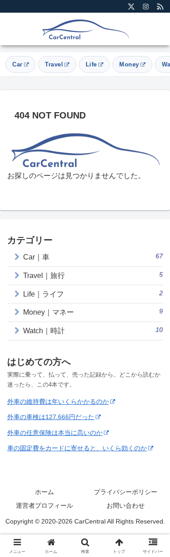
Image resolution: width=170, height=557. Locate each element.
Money (129, 64)
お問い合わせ (126, 505)
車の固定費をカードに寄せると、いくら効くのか (77, 448)
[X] (131, 6)
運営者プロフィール (44, 505)
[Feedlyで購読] (160, 6)
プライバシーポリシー (125, 492)
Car (17, 64)
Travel (54, 64)
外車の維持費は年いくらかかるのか (58, 401)
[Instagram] (145, 6)
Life (91, 64)
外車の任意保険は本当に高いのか (54, 432)
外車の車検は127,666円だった (50, 416)
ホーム (44, 492)
